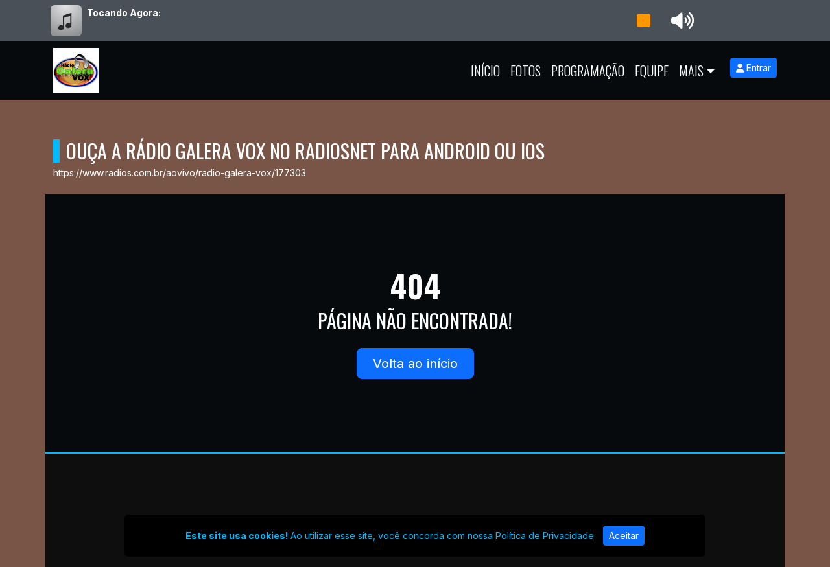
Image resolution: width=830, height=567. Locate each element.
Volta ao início (415, 363)
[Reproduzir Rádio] (643, 20)
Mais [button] (691, 70)
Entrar (757, 67)
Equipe (652, 70)
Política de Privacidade (544, 535)
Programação (587, 70)
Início (485, 70)
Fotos (525, 70)
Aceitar (624, 535)
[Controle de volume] (680, 20)
